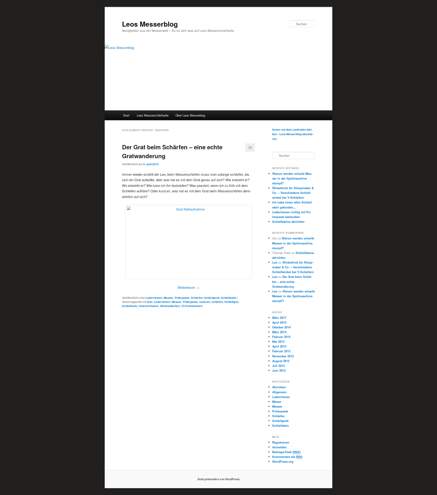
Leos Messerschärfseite (152, 115)
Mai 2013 (278, 341)
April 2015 (279, 322)
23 (250, 147)
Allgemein (279, 392)
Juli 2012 (278, 365)
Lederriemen (154, 298)
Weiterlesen (188, 287)
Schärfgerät (212, 298)
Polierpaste (182, 298)
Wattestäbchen (170, 306)
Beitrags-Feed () (286, 452)
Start (126, 115)
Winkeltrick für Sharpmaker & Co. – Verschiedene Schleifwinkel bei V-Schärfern (293, 193)
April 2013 (279, 346)
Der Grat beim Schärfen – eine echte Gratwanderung (292, 281)
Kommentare (192, 306)
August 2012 (281, 361)
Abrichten (279, 387)
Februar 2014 (281, 337)
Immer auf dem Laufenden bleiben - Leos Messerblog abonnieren (292, 134)
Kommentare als (287, 456)
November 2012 (283, 356)
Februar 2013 (281, 351)
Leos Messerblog (150, 24)
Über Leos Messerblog (190, 115)
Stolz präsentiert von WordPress (219, 479)
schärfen (217, 302)
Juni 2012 (279, 370)
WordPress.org (282, 461)
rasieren (204, 302)
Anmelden (279, 447)
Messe (276, 401)
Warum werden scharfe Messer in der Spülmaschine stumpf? (292, 178)
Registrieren (280, 442)
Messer (168, 298)
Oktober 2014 (281, 327)
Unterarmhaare (149, 306)
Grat (149, 302)
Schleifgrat (231, 302)
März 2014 (279, 332)
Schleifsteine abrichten (288, 221)
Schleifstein (228, 298)
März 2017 (279, 317)
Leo (274, 262)
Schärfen (197, 298)
